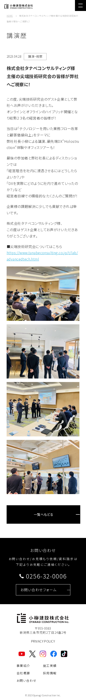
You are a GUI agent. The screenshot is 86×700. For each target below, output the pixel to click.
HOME (10, 15)
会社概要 (23, 673)
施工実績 (50, 665)
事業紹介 (23, 665)
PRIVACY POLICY (43, 641)
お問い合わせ (26, 680)
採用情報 (50, 673)
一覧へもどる (43, 514)
